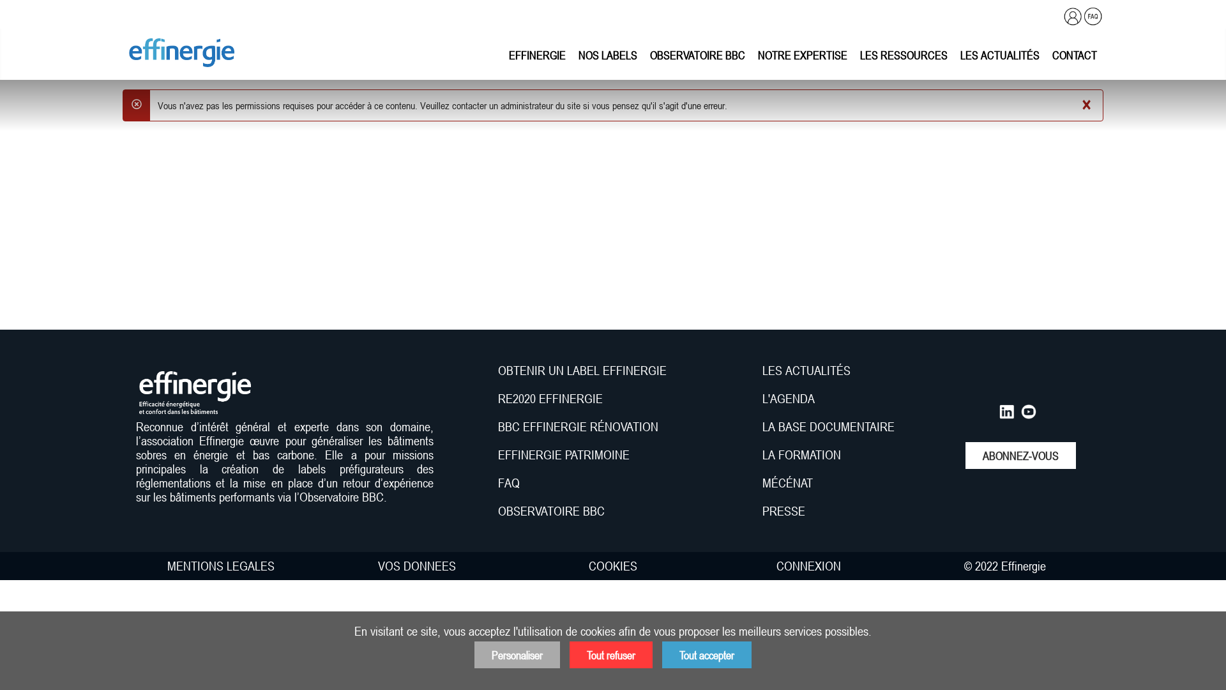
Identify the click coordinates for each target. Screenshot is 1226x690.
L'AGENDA (790, 398)
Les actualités (1000, 55)
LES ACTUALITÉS (806, 370)
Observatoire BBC (697, 55)
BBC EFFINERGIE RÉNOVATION (578, 426)
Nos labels (608, 55)
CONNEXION (808, 566)
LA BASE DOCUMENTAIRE (828, 426)
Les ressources (904, 55)
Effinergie (537, 55)
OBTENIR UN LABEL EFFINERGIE (582, 370)
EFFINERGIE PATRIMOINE (564, 455)
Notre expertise (802, 55)
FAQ (509, 483)
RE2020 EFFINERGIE (550, 398)
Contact (1074, 55)
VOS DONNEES (417, 566)
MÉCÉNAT (787, 483)
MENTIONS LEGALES (221, 566)
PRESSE (783, 511)
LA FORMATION (801, 455)
